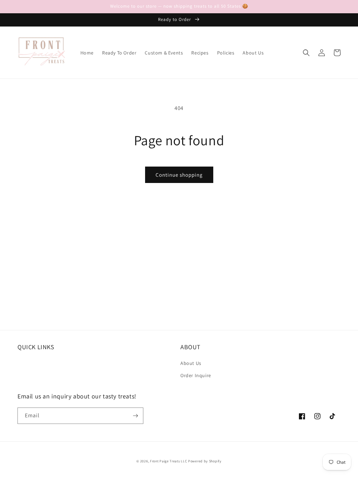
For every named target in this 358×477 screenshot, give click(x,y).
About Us (190, 363)
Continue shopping (179, 174)
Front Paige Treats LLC (168, 461)
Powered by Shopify (205, 461)
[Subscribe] (135, 416)
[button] (306, 52)
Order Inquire (195, 375)
